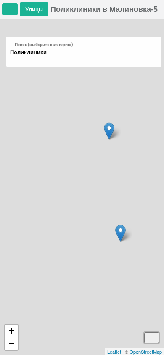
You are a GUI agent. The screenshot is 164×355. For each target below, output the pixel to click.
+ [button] (11, 331)
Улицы (34, 9)
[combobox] (79, 52)
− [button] (11, 343)
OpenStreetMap (146, 351)
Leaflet (114, 351)
